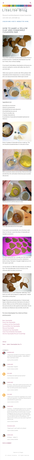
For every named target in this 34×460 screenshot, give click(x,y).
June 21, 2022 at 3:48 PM (12, 390)
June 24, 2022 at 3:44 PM (12, 421)
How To (13, 21)
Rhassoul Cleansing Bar (8, 328)
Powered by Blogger (18, 452)
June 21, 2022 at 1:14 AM (12, 377)
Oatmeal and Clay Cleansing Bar (10, 330)
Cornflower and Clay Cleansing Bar (11, 324)
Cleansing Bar (13, 344)
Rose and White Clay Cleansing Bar (11, 326)
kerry (8, 373)
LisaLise (9, 364)
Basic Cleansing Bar (7, 320)
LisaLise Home (7, 21)
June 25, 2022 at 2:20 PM (12, 430)
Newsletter (20, 21)
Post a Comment (7, 443)
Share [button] (4, 344)
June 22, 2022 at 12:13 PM (12, 402)
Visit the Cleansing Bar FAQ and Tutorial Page (14, 333)
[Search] (30, 2)
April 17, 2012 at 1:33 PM (12, 369)
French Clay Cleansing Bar (9, 322)
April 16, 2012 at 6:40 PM (12, 360)
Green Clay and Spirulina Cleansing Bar (12, 331)
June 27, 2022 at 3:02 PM (12, 439)
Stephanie (9, 352)
